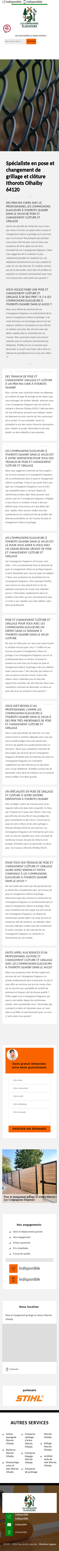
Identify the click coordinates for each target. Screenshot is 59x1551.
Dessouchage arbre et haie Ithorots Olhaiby (12, 1467)
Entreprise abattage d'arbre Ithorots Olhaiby (30, 1440)
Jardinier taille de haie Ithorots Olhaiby (50, 1461)
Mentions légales (47, 1544)
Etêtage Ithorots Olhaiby (48, 1446)
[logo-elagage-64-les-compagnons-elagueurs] (29, 16)
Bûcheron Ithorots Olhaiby (10, 1453)
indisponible (13, 2)
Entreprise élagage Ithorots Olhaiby (30, 1458)
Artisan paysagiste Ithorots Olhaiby (11, 1439)
